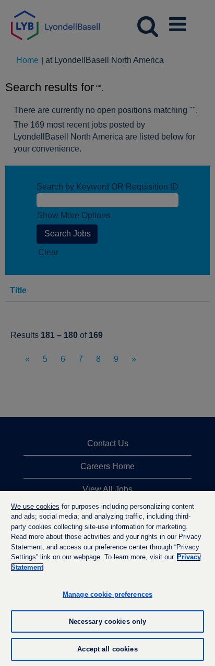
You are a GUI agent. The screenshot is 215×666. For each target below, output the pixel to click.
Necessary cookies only (108, 621)
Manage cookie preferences (107, 594)
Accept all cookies (107, 649)
